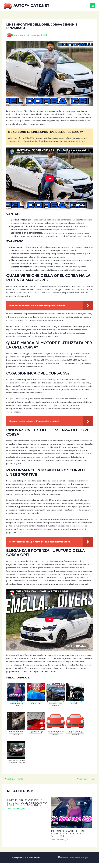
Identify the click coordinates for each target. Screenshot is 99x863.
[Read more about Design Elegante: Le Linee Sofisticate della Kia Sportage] (71, 812)
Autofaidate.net (31, 5)
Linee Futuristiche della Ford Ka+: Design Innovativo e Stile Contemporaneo (27, 803)
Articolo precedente (13, 779)
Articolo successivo (86, 779)
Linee (9, 809)
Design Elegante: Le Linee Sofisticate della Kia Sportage (69, 833)
